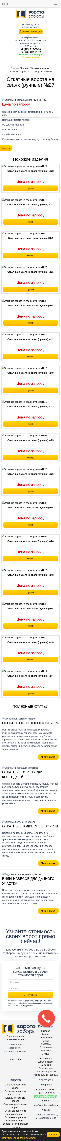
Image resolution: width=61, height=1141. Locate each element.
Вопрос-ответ (46, 1068)
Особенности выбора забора (30, 722)
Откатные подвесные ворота (30, 825)
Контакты (46, 1050)
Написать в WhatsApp (30, 54)
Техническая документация (45, 1060)
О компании (45, 1047)
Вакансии (46, 1064)
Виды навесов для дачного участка (28, 881)
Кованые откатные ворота (15, 1099)
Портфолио (46, 1037)
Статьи (45, 1053)
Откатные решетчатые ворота (15, 1105)
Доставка (46, 1043)
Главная (45, 1030)
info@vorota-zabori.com (46, 1105)
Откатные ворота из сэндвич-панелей (15, 1119)
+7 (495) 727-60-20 (30, 49)
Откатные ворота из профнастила (15, 1092)
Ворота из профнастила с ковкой (15, 1125)
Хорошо (53, 1134)
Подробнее (28, 1005)
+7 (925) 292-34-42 (30, 52)
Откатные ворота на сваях (15, 1086)
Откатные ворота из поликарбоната (15, 1112)
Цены (46, 1040)
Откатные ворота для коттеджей (23, 774)
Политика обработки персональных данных (46, 1073)
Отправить (31, 994)
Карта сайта (15, 1059)
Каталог (46, 1034)
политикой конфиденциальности (18, 1137)
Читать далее (48, 756)
